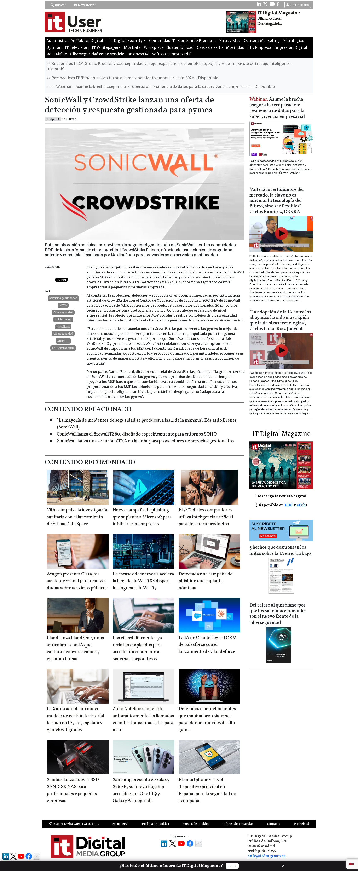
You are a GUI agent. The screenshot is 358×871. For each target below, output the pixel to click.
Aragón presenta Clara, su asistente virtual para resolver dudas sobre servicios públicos (77, 581)
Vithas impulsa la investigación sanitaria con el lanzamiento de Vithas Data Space (78, 517)
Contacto (273, 824)
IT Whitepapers (106, 47)
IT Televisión (77, 47)
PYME (63, 305)
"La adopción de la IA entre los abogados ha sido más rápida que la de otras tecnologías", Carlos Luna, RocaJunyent (280, 320)
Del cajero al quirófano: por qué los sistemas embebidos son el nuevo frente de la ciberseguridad (278, 614)
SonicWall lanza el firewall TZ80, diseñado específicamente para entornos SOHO (137, 434)
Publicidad (301, 824)
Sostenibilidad (180, 47)
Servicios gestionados (63, 298)
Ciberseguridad (63, 312)
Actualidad (63, 326)
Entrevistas (229, 40)
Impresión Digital (291, 47)
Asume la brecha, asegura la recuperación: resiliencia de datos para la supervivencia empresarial (277, 108)
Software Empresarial (172, 54)
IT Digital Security (63, 347)
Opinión (54, 47)
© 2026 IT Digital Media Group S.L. (74, 824)
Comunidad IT (162, 40)
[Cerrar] (283, 865)
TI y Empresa (259, 47)
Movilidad (235, 47)
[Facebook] (278, 4)
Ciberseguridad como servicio (97, 54)
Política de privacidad (238, 824)
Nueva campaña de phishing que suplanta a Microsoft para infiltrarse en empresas (142, 517)
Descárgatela (269, 24)
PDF (289, 505)
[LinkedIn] (259, 4)
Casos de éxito (210, 47)
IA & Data (132, 47)
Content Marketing (262, 40)
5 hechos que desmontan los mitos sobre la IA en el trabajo (280, 550)
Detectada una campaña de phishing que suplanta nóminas (205, 581)
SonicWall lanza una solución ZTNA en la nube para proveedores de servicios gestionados (145, 441)
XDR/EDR (63, 340)
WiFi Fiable (56, 54)
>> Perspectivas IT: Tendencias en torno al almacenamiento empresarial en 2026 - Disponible (132, 78)
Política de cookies (155, 824)
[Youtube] (272, 4)
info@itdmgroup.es (266, 856)
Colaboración (63, 319)
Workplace (153, 47)
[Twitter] (265, 4)
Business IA (138, 54)
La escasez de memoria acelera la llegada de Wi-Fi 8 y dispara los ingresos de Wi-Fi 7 (143, 581)
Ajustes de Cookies (195, 824)
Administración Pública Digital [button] (74, 40)
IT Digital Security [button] (126, 40)
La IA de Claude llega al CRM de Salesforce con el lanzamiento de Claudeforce (208, 645)
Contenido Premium (197, 40)
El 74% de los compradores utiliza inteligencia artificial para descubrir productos (206, 517)
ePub (301, 505)
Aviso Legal (120, 824)
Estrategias (293, 40)
